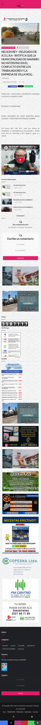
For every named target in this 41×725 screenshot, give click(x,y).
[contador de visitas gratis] (14, 326)
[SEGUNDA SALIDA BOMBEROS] (6, 202)
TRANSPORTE (11, 712)
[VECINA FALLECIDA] (6, 187)
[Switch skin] (39, 5)
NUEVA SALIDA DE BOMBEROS (23, 207)
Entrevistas (21, 649)
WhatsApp (29, 86)
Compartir (14, 86)
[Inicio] (20, 4)
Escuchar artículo (23, 47)
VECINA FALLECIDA (19, 185)
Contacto (4, 675)
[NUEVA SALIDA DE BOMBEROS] (6, 209)
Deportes (13, 645)
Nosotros (4, 654)
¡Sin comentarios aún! (20, 224)
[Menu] (2, 5)
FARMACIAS (19, 712)
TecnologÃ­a (21, 645)
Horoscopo (17, 357)
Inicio (4, 712)
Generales (5, 645)
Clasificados (27, 712)
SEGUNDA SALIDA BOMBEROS (23, 200)
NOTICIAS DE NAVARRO (8, 47)
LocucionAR (21, 709)
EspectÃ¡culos (31, 645)
